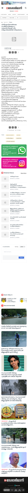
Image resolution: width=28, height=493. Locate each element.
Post (21, 257)
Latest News (4, 14)
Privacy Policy (20, 487)
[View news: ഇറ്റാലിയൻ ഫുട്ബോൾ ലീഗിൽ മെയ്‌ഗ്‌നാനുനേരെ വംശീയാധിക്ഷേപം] (5, 211)
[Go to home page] (14, 8)
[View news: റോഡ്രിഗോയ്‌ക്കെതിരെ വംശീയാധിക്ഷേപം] (5, 227)
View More (23, 173)
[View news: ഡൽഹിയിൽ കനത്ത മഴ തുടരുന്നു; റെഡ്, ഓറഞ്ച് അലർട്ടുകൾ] (14, 317)
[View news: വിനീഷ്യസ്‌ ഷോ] (5, 179)
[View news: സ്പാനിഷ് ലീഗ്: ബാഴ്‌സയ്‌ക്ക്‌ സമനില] (5, 219)
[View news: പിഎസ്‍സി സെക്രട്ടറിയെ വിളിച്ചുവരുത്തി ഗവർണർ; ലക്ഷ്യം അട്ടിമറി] (14, 460)
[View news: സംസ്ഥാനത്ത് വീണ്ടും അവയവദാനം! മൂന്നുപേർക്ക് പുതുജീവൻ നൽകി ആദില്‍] (14, 363)
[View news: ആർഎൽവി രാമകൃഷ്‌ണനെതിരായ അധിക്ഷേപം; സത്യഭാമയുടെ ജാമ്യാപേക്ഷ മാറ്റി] (5, 186)
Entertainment (21, 14)
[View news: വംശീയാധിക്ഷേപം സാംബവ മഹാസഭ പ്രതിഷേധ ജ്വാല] (5, 195)
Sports (14, 14)
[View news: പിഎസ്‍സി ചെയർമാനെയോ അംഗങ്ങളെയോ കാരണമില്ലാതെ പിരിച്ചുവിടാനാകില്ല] (14, 412)
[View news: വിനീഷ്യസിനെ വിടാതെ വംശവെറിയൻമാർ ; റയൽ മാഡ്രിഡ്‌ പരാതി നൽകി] (5, 202)
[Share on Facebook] (10, 52)
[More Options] (18, 52)
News (9, 14)
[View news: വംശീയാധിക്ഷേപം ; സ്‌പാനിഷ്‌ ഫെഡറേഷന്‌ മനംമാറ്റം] (5, 235)
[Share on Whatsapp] (16, 52)
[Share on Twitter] (13, 52)
